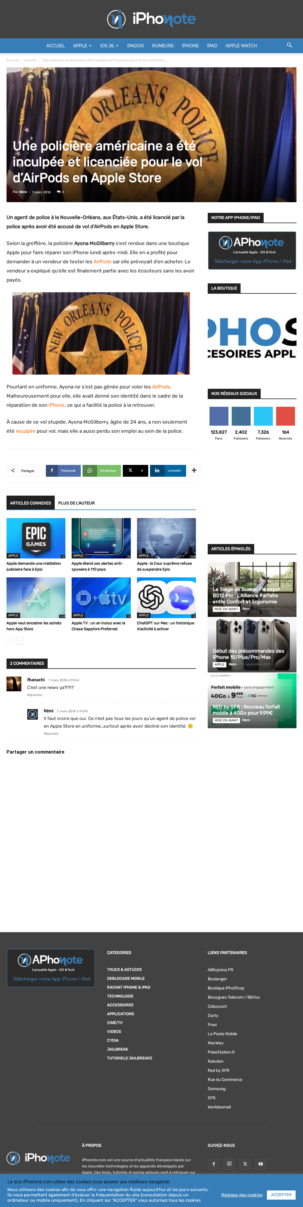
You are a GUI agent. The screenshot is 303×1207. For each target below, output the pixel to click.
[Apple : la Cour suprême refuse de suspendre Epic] (166, 538)
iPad (212, 45)
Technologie (120, 996)
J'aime (219, 409)
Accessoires (120, 1005)
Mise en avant (226, 609)
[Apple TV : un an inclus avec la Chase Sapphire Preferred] (101, 597)
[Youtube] (261, 1164)
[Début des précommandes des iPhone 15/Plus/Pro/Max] (252, 645)
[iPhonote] (151, 19)
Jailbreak (117, 1049)
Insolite (31, 60)
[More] (194, 471)
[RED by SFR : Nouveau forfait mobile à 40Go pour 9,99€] (252, 700)
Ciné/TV (115, 1022)
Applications (120, 1014)
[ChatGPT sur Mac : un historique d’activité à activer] (166, 597)
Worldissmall (219, 1107)
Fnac (212, 1024)
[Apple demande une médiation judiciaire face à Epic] (36, 538)
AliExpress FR (220, 969)
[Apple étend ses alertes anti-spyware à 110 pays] (101, 538)
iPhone (190, 45)
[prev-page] (10, 640)
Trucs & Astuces (124, 969)
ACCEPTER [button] (281, 1194)
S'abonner (285, 409)
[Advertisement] (252, 496)
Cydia (113, 1040)
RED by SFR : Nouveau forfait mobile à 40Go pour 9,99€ (246, 710)
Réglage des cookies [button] (241, 1195)
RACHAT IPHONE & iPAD (128, 987)
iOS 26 (107, 45)
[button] (289, 46)
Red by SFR (218, 1070)
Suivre (241, 409)
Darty (213, 1015)
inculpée (26, 431)
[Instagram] (229, 1164)
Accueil (55, 45)
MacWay (216, 1043)
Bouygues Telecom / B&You (234, 997)
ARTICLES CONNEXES (30, 503)
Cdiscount (217, 1006)
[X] (245, 1164)
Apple (80, 45)
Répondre (34, 695)
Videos (114, 1031)
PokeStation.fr (221, 1052)
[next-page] (19, 640)
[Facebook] (214, 1164)
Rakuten (215, 1061)
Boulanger (217, 978)
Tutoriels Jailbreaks (129, 1058)
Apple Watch (241, 45)
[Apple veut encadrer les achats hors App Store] (36, 597)
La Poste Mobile (222, 1033)
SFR (211, 1097)
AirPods (103, 261)
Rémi (23, 192)
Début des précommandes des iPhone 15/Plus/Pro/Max (248, 654)
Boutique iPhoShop (226, 988)
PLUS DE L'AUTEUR (76, 503)
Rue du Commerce (225, 1079)
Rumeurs (163, 45)
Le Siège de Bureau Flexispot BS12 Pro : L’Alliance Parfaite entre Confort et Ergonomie (247, 595)
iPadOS (135, 45)
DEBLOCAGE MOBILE (126, 978)
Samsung (216, 1088)
